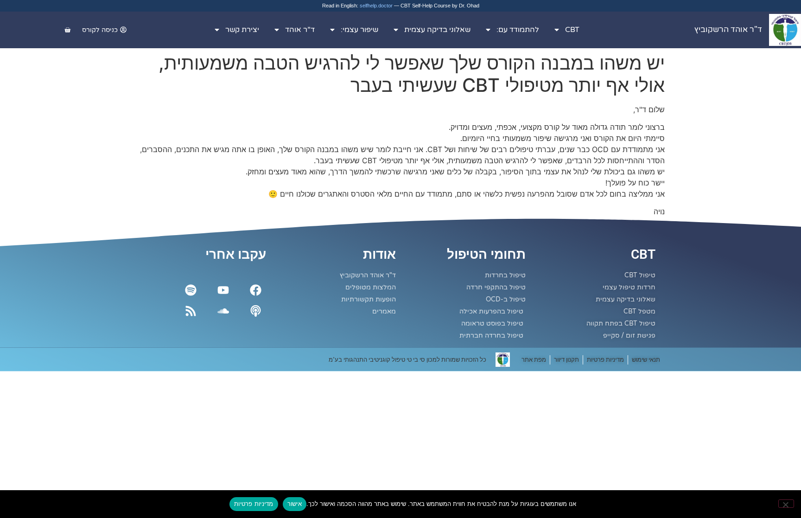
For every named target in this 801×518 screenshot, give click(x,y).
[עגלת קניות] (67, 30)
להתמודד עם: (517, 29)
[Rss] (190, 311)
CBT (572, 29)
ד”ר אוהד (300, 29)
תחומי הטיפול (486, 254)
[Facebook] (255, 290)
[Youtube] (223, 290)
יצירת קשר (242, 29)
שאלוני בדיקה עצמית (437, 29)
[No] (786, 503)
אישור (294, 503)
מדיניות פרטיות (253, 503)
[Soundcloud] (223, 311)
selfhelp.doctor (376, 5)
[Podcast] (255, 311)
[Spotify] (190, 290)
